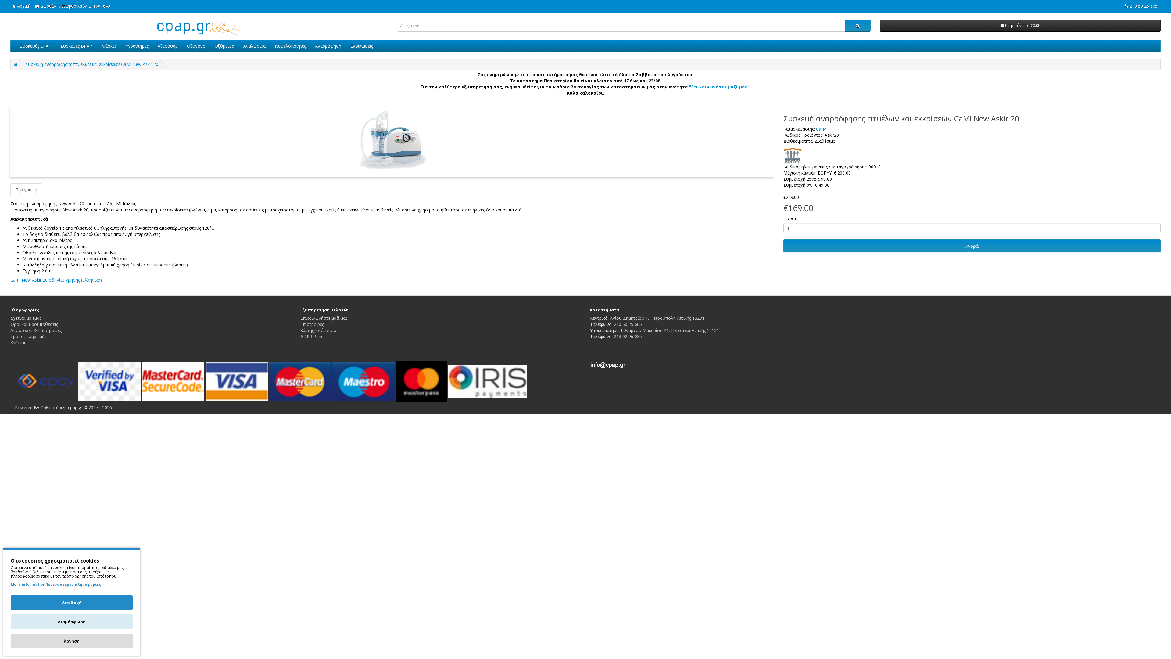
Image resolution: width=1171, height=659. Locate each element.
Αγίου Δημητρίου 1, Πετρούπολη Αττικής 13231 (657, 318)
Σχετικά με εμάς (25, 318)
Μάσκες (108, 46)
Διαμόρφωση (72, 622)
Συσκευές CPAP (35, 46)
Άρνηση (72, 641)
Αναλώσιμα (254, 46)
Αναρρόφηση (328, 46)
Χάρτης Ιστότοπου (318, 330)
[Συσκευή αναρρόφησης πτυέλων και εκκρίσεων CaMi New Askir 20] (392, 141)
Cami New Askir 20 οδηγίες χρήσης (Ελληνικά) (56, 280)
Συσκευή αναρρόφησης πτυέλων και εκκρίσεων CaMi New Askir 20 (91, 64)
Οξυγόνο (196, 46)
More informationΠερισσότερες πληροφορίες (56, 584)
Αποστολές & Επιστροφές (36, 330)
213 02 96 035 (628, 336)
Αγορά (972, 246)
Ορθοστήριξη (53, 407)
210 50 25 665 (628, 324)
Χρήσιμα (18, 342)
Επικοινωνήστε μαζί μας (323, 318)
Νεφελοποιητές (290, 46)
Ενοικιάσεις (361, 46)
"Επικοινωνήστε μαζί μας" (719, 87)
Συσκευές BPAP (76, 46)
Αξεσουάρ (168, 46)
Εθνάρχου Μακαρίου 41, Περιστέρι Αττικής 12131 (670, 330)
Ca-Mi (822, 129)
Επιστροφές (312, 324)
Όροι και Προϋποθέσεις (34, 324)
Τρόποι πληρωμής (28, 336)
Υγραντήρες (137, 46)
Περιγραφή (26, 190)
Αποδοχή (72, 602)
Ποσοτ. (790, 218)
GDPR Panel (312, 336)
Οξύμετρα (224, 46)
